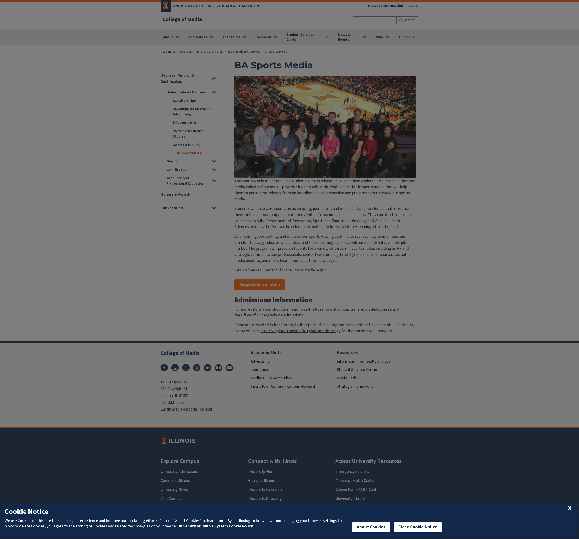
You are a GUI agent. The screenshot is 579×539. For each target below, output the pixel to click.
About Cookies (371, 527)
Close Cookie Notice (417, 527)
